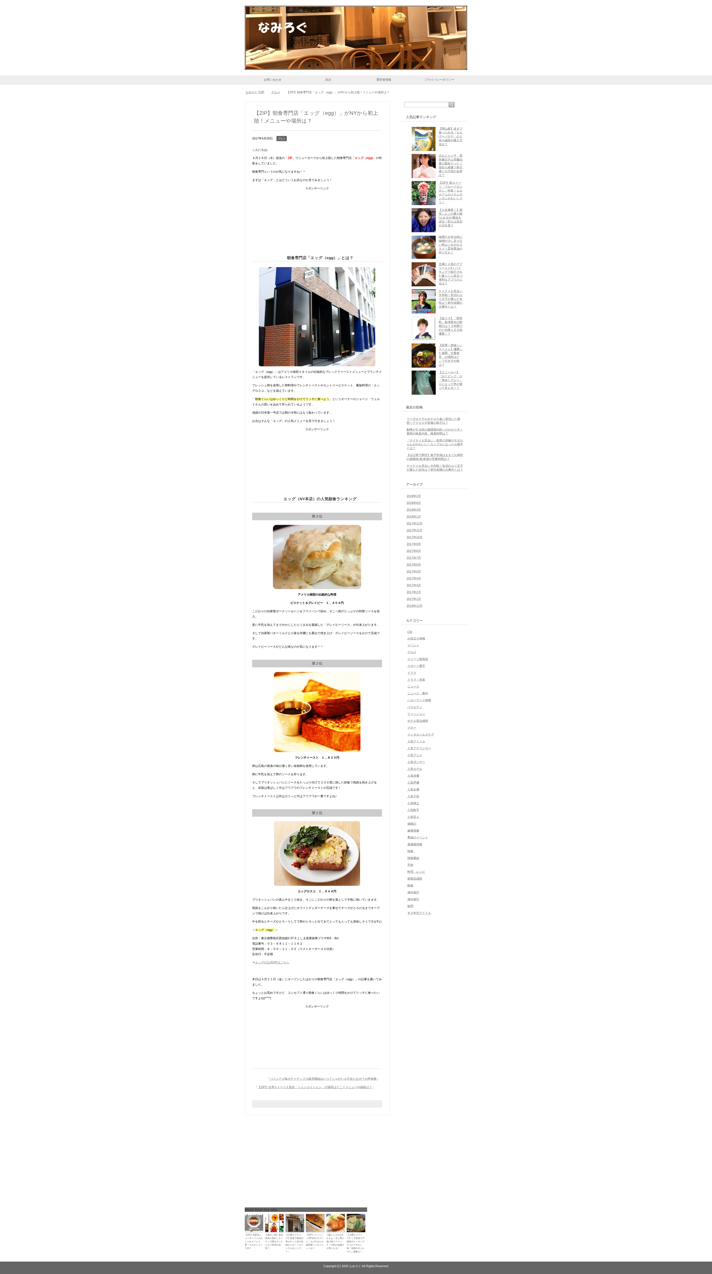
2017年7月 (414, 557)
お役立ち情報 (416, 638)
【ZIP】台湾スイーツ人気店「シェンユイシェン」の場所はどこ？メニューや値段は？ (315, 1087)
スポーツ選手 (416, 666)
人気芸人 (413, 816)
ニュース (413, 686)
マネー (411, 727)
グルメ (282, 138)
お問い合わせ (272, 79)
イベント (413, 645)
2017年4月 (414, 578)
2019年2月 (414, 496)
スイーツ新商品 (417, 659)
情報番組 (413, 858)
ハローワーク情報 (419, 700)
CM (409, 632)
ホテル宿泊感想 (417, 720)
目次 (328, 79)
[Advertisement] (317, 217)
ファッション (416, 714)
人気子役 (413, 796)
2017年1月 (414, 599)
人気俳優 (413, 775)
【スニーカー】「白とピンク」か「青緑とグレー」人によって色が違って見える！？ (450, 380)
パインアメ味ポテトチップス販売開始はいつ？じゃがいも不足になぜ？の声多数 (323, 1078)
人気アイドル (416, 741)
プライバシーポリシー (439, 79)
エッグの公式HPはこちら (272, 962)
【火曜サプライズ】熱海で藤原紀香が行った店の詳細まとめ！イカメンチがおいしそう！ (294, 1243)
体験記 (411, 823)
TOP (257, 92)
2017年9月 (414, 544)
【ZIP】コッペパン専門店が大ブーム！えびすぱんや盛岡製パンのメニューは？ (315, 1242)
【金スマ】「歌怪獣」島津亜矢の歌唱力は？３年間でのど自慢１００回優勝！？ (450, 326)
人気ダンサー (416, 762)
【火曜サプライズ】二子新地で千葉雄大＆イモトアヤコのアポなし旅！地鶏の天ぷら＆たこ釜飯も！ (356, 1243)
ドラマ (411, 672)
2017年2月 (414, 592)
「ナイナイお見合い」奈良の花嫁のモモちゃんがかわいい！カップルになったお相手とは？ (435, 444)
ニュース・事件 (417, 693)
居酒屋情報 (414, 844)
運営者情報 (383, 79)
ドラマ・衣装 (416, 679)
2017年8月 (414, 551)
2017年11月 (414, 530)
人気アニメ (414, 755)
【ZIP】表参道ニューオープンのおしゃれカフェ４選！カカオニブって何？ (254, 1242)
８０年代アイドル (419, 913)
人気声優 (413, 782)
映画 (410, 885)
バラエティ (414, 707)
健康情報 (413, 830)
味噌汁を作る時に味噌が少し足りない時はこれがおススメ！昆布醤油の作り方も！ (450, 244)
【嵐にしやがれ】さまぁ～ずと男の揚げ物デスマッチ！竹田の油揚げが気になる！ (335, 1242)
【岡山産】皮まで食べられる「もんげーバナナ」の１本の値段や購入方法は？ (450, 136)
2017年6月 (414, 564)
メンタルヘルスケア (420, 734)
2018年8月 (414, 502)
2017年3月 (414, 585)
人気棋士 (413, 803)
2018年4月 (414, 509)
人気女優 (413, 789)
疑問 (410, 906)
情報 (410, 851)
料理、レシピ (416, 871)
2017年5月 (414, 571)
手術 (410, 865)
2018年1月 (414, 516)
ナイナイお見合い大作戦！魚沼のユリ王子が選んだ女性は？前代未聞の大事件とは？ (450, 299)
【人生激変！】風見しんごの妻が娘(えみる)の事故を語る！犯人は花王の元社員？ (450, 217)
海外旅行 (413, 892)
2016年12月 (415, 605)
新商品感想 (414, 878)
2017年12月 (415, 523)
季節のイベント (417, 837)
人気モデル (414, 768)
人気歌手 (413, 810)
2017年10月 (415, 537)
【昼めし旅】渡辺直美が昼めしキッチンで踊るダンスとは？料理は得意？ (274, 1242)
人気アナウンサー (419, 748)
